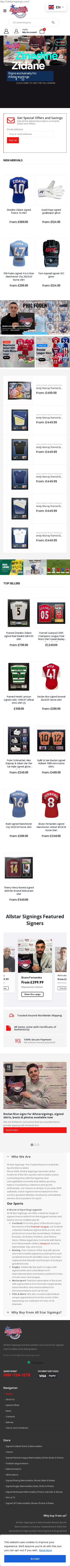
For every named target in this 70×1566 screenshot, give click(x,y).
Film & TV (10, 1497)
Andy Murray (41, 385)
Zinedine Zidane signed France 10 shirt (19, 211)
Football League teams (17, 1463)
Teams (9, 1452)
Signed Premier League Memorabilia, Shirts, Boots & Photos (35, 1457)
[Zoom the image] (20, 1327)
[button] (31, 1144)
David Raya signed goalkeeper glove (51, 211)
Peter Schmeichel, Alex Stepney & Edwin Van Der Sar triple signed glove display (18, 765)
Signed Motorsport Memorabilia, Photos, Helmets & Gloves (34, 1492)
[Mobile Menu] (6, 11)
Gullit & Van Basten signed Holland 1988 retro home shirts (51, 763)
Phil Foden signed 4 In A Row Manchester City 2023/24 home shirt (19, 276)
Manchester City (30, 987)
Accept (35, 1558)
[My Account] (6, 31)
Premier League (40, 1226)
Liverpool (45, 1243)
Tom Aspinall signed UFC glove (51, 275)
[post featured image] (19, 190)
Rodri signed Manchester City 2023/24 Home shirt (19, 825)
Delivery (10, 1422)
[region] (35, 1550)
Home (9, 1394)
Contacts (10, 1416)
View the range (32, 994)
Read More (45, 1550)
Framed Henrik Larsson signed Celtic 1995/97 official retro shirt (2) (19, 700)
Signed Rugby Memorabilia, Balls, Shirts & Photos (30, 1486)
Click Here (6, 357)
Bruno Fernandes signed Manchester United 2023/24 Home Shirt (51, 827)
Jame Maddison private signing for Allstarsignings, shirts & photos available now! (34, 1115)
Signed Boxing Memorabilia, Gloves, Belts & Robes (30, 1480)
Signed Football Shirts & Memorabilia (24, 1446)
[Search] (53, 23)
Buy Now (60, 42)
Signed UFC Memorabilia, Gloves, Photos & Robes (30, 1503)
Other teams (12, 1474)
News (8, 1411)
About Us (10, 1399)
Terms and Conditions (17, 1428)
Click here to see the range (35, 333)
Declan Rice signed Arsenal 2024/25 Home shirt (51, 698)
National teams (13, 1469)
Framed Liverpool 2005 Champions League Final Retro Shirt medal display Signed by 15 (51, 637)
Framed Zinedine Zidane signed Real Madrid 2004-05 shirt (18, 636)
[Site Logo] (18, 10)
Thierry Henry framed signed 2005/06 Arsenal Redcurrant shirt (19, 891)
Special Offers (12, 1405)
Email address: (15, 129)
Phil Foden (27, 977)
